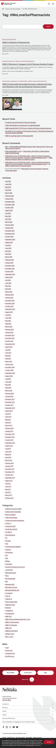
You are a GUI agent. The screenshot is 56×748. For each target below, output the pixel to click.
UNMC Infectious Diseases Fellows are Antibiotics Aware (28, 158)
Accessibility (29, 737)
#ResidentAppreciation (8, 61)
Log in (7, 647)
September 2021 (10, 344)
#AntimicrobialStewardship (10, 81)
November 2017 (10, 472)
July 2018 (8, 448)
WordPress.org (9, 656)
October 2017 (9, 475)
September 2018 (10, 443)
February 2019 (9, 428)
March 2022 (8, 326)
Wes (6, 146)
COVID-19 (8, 523)
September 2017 (10, 477)
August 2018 (9, 445)
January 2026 (9, 198)
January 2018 (9, 466)
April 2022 (8, 323)
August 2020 (9, 376)
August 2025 (9, 210)
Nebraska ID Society (11, 587)
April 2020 (8, 387)
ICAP (6, 543)
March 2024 (8, 257)
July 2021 (8, 350)
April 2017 (8, 492)
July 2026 (8, 181)
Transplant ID (9, 610)
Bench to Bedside (10, 514)
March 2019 (8, 425)
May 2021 (8, 355)
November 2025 (10, 204)
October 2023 (9, 271)
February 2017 (9, 498)
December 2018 (10, 434)
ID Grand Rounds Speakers (13, 546)
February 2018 (9, 463)
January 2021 (9, 364)
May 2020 (8, 384)
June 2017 (8, 486)
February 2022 (9, 329)
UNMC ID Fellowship (11, 625)
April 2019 (8, 422)
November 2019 (10, 402)
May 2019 (8, 419)
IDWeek (7, 561)
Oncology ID (8, 593)
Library (4, 715)
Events (4, 711)
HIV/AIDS (8, 541)
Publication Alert (10, 604)
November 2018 (10, 437)
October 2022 (9, 306)
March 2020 (8, 390)
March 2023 (8, 291)
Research (8, 607)
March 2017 (8, 495)
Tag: (29, 9)
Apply (45, 672)
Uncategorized (9, 613)
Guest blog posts (10, 535)
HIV (6, 538)
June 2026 (8, 184)
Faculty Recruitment (11, 529)
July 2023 (8, 280)
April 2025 (8, 219)
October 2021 (9, 341)
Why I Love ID (9, 636)
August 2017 (9, 480)
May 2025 (8, 216)
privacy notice (30, 745)
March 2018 (8, 460)
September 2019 (10, 408)
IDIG (6, 555)
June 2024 (8, 248)
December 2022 (10, 300)
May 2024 (8, 251)
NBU (6, 581)
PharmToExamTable (11, 602)
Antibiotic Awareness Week (13, 509)
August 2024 (9, 242)
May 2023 (8, 286)
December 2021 (10, 335)
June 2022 (8, 318)
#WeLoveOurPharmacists (9, 39)
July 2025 (8, 213)
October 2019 (9, 405)
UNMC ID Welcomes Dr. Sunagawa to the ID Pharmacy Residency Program (27, 64)
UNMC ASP (8, 616)
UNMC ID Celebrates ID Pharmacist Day (16, 42)
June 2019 (8, 416)
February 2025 (9, 225)
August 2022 (9, 312)
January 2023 (9, 297)
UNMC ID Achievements (12, 622)
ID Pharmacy (9, 552)
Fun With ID (8, 532)
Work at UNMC (10, 672)
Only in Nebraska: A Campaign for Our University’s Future (18, 722)
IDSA (6, 558)
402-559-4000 (6, 700)
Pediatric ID (8, 599)
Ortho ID (7, 596)
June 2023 (8, 283)
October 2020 (9, 370)
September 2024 (10, 239)
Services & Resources (8, 718)
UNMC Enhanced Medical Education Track (17, 619)
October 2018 (9, 440)
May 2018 (8, 454)
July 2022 (8, 315)
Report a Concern (37, 737)
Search (48, 26)
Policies (4, 737)
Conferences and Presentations (14, 520)
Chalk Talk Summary (11, 517)
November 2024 (10, 233)
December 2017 (10, 469)
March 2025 (8, 222)
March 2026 (8, 193)
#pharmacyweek (22, 81)
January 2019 (9, 431)
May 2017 (8, 489)
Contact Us (5, 704)
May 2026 (8, 187)
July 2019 (8, 414)
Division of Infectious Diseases (13, 9)
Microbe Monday (10, 578)
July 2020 (8, 379)
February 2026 (9, 196)
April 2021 (8, 358)
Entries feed (8, 650)
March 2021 (8, 361)
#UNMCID (18, 61)
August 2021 (9, 347)
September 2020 (10, 373)
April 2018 (8, 457)
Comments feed (10, 653)
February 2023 (9, 294)
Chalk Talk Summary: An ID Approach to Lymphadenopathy (22, 125)
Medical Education (10, 573)
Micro (7, 575)
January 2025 (9, 228)
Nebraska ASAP (10, 584)
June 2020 (8, 382)
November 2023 (10, 268)
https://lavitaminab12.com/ (13, 151)
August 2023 (9, 277)
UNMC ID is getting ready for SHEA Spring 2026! (19, 136)
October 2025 (9, 207)
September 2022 (10, 309)
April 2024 (8, 254)
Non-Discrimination (20, 737)
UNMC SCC (8, 628)
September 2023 (10, 274)
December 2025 (10, 201)
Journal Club (9, 570)
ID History (8, 549)
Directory (5, 707)
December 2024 (10, 230)
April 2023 (8, 289)
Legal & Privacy (11, 737)
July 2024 (8, 245)
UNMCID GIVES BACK (11, 631)
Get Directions (28, 672)
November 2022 (10, 303)
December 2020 (10, 367)
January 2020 (9, 396)
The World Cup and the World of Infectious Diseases (20, 122)
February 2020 (9, 393)
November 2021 (10, 338)
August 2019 (9, 411)
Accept (49, 742)
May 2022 (8, 320)
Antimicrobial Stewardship (13, 511)
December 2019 (10, 399)
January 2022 (9, 332)
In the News (8, 564)
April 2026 (8, 190)
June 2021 (8, 352)
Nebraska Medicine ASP (12, 590)
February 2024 (9, 260)
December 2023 (10, 265)
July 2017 (8, 483)
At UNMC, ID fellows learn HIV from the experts (27, 165)
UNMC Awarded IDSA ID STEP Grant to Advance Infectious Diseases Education (28, 128)
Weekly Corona (9, 634)
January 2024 (9, 262)
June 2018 (8, 451)
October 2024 (9, 236)
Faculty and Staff (10, 526)
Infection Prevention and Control (15, 567)
